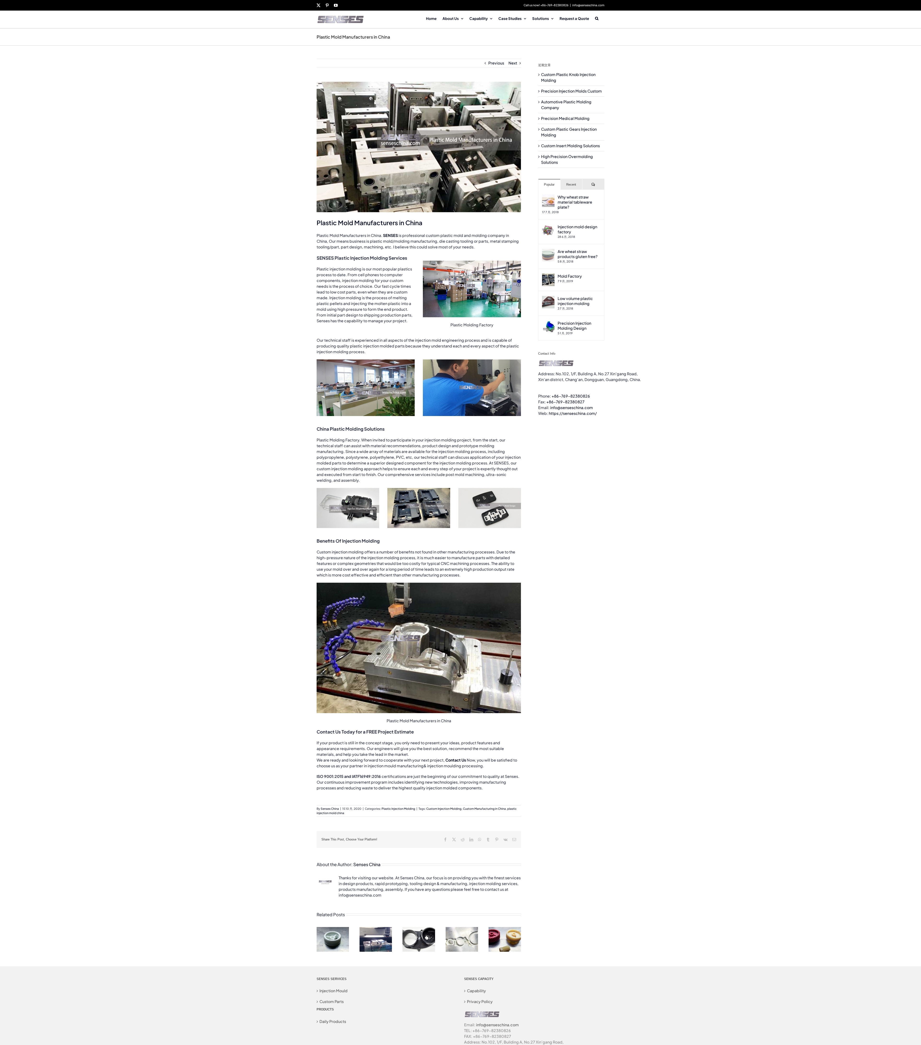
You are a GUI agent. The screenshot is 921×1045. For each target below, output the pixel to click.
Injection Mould (333, 990)
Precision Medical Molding (565, 118)
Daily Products (332, 1021)
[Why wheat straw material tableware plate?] (548, 197)
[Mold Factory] (548, 276)
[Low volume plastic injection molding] (548, 298)
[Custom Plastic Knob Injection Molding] (333, 929)
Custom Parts (331, 1001)
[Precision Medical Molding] (462, 929)
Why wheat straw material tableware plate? (575, 202)
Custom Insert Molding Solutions (570, 145)
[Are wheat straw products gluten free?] (548, 251)
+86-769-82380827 (565, 401)
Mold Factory (570, 276)
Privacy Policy (480, 1001)
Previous (496, 62)
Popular (549, 184)
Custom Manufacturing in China (484, 808)
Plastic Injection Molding (398, 808)
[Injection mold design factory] (548, 226)
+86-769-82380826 (571, 396)
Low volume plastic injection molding (575, 301)
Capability (476, 990)
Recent (571, 184)
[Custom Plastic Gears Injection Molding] (505, 929)
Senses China (330, 808)
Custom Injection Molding (443, 808)
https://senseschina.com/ (573, 413)
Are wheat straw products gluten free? (577, 254)
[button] (596, 18)
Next (512, 62)
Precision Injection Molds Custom (571, 91)
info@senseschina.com (588, 5)
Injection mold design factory (577, 229)
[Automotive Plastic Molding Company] (418, 929)
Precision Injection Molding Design (574, 326)
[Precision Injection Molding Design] (548, 323)
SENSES (390, 235)
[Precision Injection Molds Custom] (376, 929)
